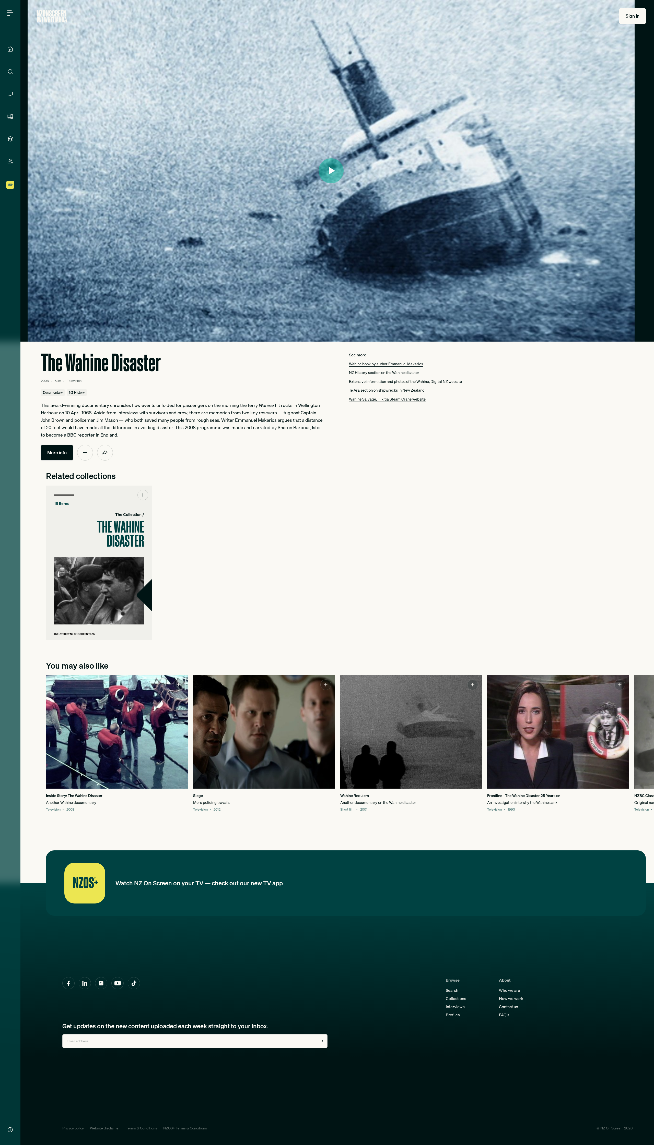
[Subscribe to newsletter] (322, 1041)
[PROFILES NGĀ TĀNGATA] (10, 161)
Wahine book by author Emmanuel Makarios (386, 364)
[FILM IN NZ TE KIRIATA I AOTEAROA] (10, 116)
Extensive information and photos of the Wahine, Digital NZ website (405, 381)
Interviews (455, 1006)
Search (452, 990)
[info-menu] (10, 1130)
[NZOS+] (10, 185)
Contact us (508, 1006)
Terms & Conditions (141, 1128)
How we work (511, 998)
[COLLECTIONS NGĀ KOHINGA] (10, 139)
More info (57, 452)
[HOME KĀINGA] (10, 49)
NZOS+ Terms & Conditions (185, 1128)
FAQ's (504, 1014)
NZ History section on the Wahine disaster (384, 372)
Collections (456, 998)
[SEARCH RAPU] (10, 71)
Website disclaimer (105, 1128)
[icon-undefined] (85, 453)
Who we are (509, 990)
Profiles (453, 1014)
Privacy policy (73, 1128)
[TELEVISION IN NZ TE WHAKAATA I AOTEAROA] (10, 94)
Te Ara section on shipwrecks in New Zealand (387, 390)
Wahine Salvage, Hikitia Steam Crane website (387, 399)
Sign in (632, 16)
